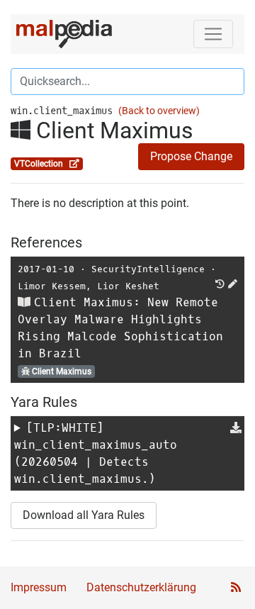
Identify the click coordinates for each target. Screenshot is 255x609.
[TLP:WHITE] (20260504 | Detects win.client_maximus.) (95, 453)
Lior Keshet (128, 286)
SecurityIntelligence (148, 269)
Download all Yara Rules (83, 515)
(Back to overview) (159, 111)
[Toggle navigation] (213, 34)
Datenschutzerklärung (141, 587)
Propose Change (191, 156)
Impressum (39, 587)
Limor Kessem (52, 286)
